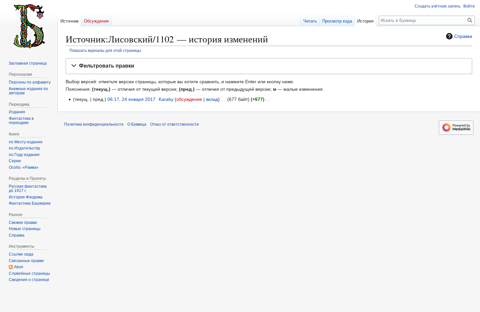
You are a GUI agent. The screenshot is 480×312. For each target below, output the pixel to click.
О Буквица (136, 124)
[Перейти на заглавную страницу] (29, 26)
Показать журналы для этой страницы (105, 50)
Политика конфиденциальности (93, 124)
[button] (269, 66)
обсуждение (189, 99)
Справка (463, 36)
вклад (212, 99)
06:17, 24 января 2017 (131, 99)
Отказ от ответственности (174, 124)
